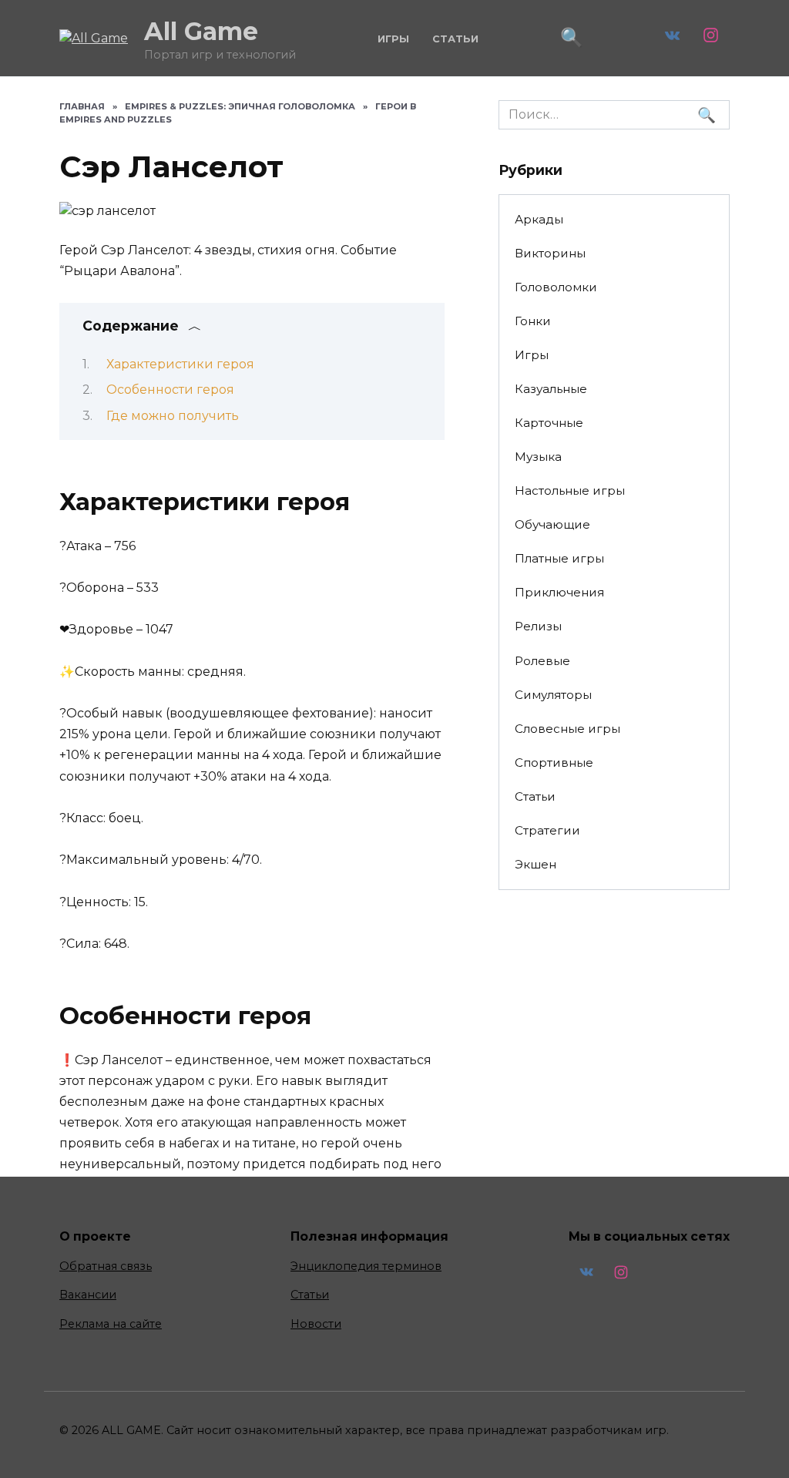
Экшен (535, 864)
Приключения (559, 592)
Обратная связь (105, 1266)
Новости (315, 1324)
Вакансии (87, 1295)
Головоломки (556, 287)
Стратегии (547, 830)
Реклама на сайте (110, 1324)
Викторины (550, 253)
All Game (201, 31)
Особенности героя (170, 389)
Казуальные (551, 388)
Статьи (455, 39)
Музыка (538, 456)
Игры (393, 39)
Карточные (549, 422)
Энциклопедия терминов (366, 1266)
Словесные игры (567, 728)
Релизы (538, 626)
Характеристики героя (180, 364)
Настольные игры (570, 490)
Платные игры (559, 558)
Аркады (539, 219)
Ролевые (542, 660)
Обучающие (552, 524)
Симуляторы (553, 694)
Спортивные (554, 762)
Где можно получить (172, 415)
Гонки (533, 321)
